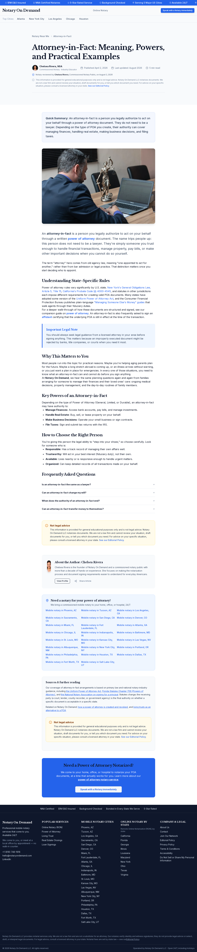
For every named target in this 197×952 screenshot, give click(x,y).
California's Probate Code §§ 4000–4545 (87, 291)
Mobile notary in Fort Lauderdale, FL (92, 626)
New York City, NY (90, 896)
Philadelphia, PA (89, 904)
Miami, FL (85, 853)
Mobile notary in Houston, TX (97, 654)
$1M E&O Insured (66, 808)
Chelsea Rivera (61, 74)
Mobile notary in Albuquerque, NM (62, 649)
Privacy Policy (167, 844)
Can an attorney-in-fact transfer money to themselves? (73, 509)
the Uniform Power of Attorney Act (83, 691)
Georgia (125, 844)
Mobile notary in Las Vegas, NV (134, 640)
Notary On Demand (21, 10)
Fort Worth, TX (88, 917)
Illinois (124, 849)
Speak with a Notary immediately (178, 10)
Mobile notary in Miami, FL (60, 625)
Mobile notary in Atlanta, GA (132, 625)
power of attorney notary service (98, 779)
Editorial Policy (167, 840)
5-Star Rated (150, 808)
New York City (36, 19)
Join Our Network (169, 836)
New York (126, 861)
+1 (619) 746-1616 (11, 852)
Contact (164, 831)
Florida (124, 840)
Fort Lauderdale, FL (91, 857)
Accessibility (166, 853)
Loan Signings (49, 844)
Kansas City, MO (89, 883)
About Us (164, 827)
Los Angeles (55, 19)
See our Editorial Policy (98, 86)
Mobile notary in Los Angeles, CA (133, 612)
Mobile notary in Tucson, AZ (96, 610)
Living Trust (47, 836)
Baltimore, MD (88, 874)
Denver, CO (87, 849)
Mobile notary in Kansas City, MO (97, 641)
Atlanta (21, 19)
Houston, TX (87, 909)
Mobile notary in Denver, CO (132, 617)
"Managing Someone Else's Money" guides (119, 302)
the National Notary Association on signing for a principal (89, 694)
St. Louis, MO (87, 879)
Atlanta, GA (86, 861)
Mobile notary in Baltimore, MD (133, 632)
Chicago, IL (86, 866)
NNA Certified (47, 808)
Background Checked (91, 808)
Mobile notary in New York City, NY (98, 649)
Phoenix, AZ (87, 827)
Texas (124, 870)
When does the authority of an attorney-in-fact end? (71, 500)
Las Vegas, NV (88, 887)
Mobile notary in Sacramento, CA (61, 619)
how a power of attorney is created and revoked (103, 707)
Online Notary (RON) (52, 827)
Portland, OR (87, 900)
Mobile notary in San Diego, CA (98, 617)
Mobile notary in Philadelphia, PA (62, 656)
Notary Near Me (40, 36)
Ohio (123, 866)
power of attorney (81, 238)
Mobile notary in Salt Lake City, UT (98, 663)
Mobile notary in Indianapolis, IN (97, 634)
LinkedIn (6, 859)
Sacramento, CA (89, 840)
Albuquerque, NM (90, 892)
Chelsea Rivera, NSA (50, 66)
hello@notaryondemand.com (17, 855)
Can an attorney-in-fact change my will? (64, 492)
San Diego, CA (88, 844)
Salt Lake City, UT (90, 922)
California (125, 836)
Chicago (70, 19)
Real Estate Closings (52, 840)
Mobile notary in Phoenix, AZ (61, 610)
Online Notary (100, 10)
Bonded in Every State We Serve (123, 808)
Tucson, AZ (87, 831)
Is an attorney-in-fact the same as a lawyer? (66, 484)
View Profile (62, 581)
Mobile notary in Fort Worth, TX (62, 662)
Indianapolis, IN (88, 870)
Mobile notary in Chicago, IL (61, 632)
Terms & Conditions (170, 849)
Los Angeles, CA (89, 836)
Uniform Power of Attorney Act (94, 298)
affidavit (47, 317)
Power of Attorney (51, 831)
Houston (83, 19)
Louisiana (125, 853)
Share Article (85, 581)
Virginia (124, 874)
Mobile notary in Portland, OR (133, 647)
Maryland (125, 857)
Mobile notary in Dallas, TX (131, 654)
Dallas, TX (86, 913)
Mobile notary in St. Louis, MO (62, 640)
